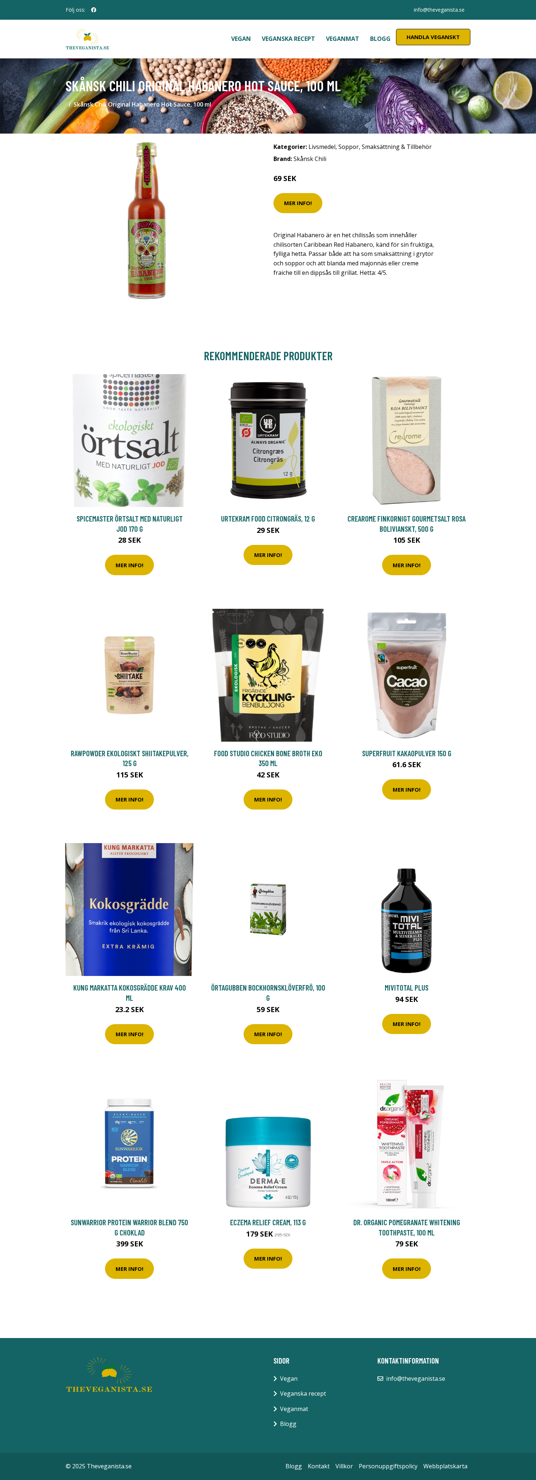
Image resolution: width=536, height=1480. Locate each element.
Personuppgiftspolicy (388, 1466)
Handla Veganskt (433, 37)
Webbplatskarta (445, 1466)
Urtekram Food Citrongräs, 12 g (268, 518)
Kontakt (319, 1466)
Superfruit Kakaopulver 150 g (406, 753)
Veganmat (342, 39)
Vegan (241, 39)
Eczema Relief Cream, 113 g (268, 1222)
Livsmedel (321, 147)
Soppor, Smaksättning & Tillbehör (385, 147)
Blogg (380, 39)
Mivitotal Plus (406, 987)
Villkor (344, 1466)
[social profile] (93, 10)
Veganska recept (288, 39)
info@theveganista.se (439, 9)
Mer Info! (298, 203)
